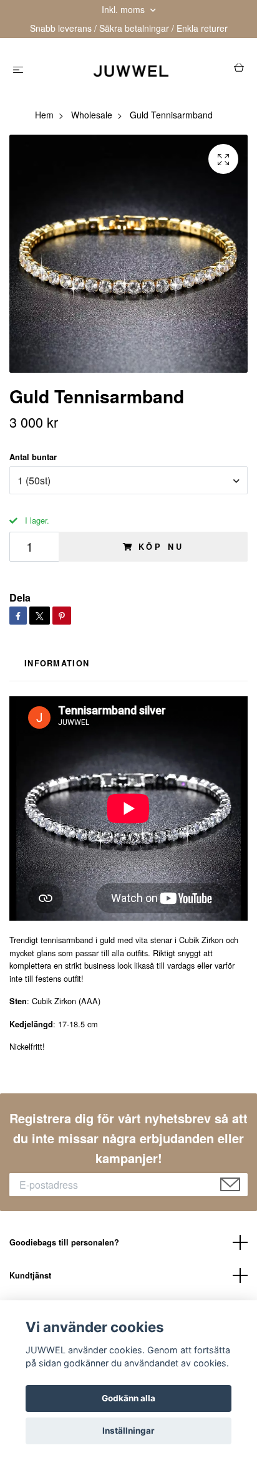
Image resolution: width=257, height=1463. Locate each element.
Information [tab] (56, 663)
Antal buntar (33, 457)
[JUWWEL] (131, 69)
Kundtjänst (30, 1275)
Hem (44, 114)
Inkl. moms (124, 9)
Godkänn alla (128, 1398)
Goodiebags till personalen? (64, 1242)
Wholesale (91, 114)
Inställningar (128, 1431)
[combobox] (128, 480)
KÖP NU (160, 546)
